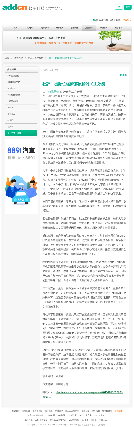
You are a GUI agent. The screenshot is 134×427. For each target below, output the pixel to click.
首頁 (15, 28)
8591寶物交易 (14, 95)
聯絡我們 (96, 411)
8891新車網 (99, 415)
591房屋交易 (13, 76)
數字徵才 (118, 28)
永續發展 (103, 28)
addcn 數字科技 (35, 9)
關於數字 (30, 28)
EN (118, 7)
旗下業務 (74, 28)
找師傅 (10, 127)
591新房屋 (72, 415)
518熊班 (11, 88)
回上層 (123, 75)
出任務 (10, 107)
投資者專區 (45, 28)
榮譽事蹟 (59, 28)
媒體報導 (89, 28)
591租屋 (51, 415)
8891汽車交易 (14, 82)
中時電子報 (52, 91)
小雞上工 (11, 114)
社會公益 (85, 411)
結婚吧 (10, 120)
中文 (128, 7)
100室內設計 (13, 101)
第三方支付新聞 (35, 58)
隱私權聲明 (107, 411)
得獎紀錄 (26, 411)
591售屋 (61, 415)
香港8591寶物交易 (58, 420)
